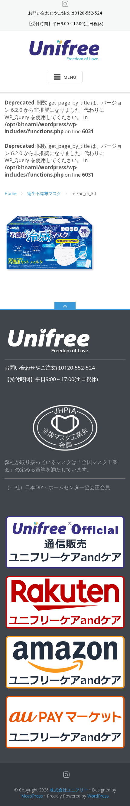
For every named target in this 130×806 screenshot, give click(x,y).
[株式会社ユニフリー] (65, 49)
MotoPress (32, 796)
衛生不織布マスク (44, 193)
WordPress (98, 796)
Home (11, 193)
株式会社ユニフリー (69, 790)
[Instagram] (65, 3)
